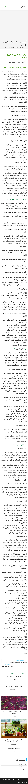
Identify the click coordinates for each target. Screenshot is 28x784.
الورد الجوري (15, 71)
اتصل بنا (12, 779)
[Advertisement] (14, 25)
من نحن (23, 779)
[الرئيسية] (26, 47)
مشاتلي (24, 7)
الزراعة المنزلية (23, 764)
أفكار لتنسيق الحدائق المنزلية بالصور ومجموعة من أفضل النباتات (14, 740)
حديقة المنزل (12, 62)
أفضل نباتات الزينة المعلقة (14, 676)
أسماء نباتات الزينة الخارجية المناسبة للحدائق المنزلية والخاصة (14, 712)
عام (26, 769)
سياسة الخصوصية (18, 779)
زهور (23, 653)
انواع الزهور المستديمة (14, 748)
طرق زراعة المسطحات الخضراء (14, 686)
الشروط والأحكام (6, 779)
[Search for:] (2, 6)
